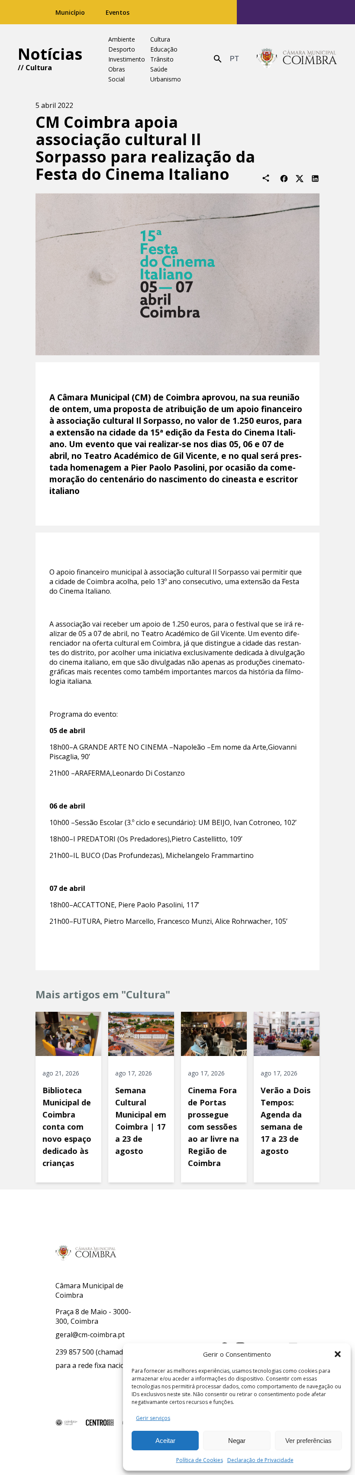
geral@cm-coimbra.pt (90, 1334)
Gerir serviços (153, 1418)
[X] (299, 178)
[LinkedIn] (315, 178)
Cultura (39, 67)
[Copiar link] (266, 178)
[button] (337, 1354)
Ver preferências (308, 1440)
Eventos (117, 12)
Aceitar (165, 1440)
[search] (217, 59)
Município (70, 12)
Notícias (50, 54)
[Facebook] (284, 178)
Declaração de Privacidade (260, 1460)
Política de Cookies (199, 1460)
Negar (236, 1440)
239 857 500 (74, 1352)
